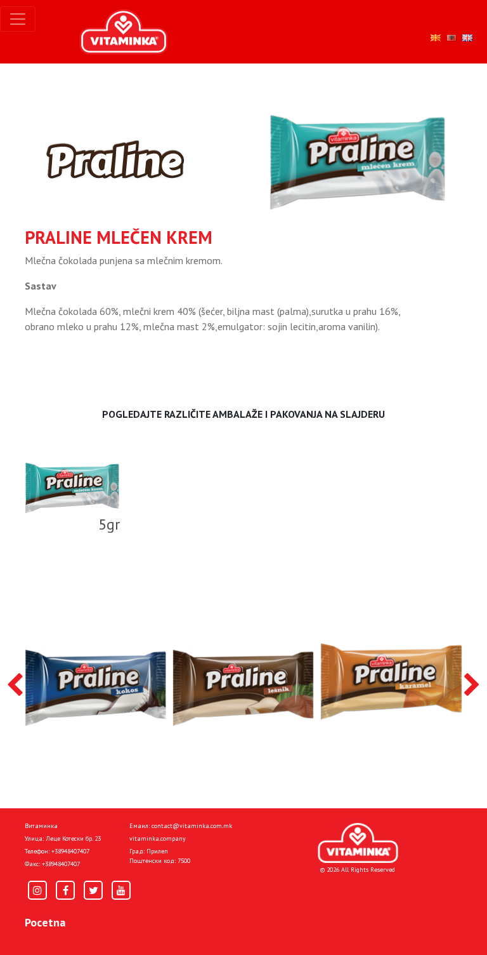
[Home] (357, 843)
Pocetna (45, 922)
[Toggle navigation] (18, 19)
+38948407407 (70, 851)
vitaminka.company (157, 838)
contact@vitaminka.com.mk (192, 826)
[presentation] (15, 685)
